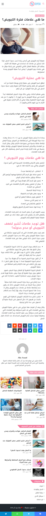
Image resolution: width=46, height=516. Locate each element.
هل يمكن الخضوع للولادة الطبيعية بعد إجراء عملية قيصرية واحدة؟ (13, 414)
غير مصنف (40, 499)
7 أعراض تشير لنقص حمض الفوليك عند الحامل (17, 125)
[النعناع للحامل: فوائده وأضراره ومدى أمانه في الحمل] (38, 116)
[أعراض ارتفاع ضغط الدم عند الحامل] (33, 405)
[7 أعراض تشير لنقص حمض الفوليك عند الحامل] (38, 127)
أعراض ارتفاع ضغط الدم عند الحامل (34, 413)
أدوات (41, 486)
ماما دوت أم (17, 507)
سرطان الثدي (39, 496)
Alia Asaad (39, 24)
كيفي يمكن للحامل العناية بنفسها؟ (34, 391)
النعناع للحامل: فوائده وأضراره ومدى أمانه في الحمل (17, 115)
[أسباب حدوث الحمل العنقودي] (38, 473)
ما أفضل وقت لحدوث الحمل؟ (20, 450)
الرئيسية (41, 11)
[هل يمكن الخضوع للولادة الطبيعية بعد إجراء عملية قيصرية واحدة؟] (11, 405)
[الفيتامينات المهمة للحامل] (11, 383)
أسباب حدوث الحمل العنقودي (20, 469)
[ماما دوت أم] (35, 4)
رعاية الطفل (39, 493)
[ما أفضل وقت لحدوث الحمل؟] (38, 453)
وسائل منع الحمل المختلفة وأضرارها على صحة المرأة (18, 461)
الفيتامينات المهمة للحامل (12, 390)
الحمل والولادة (33, 11)
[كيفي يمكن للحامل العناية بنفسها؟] (33, 383)
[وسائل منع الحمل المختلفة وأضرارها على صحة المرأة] (38, 463)
